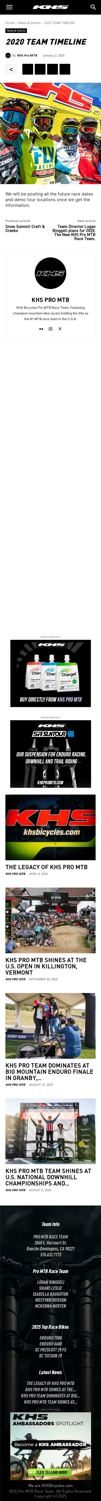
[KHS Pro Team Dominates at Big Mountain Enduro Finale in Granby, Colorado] (50, 1026)
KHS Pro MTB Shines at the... (50, 1389)
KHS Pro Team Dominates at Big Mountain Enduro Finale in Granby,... (49, 1071)
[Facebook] (27, 69)
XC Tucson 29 (50, 1355)
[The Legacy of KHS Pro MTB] (50, 827)
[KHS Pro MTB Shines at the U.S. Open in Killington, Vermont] (50, 920)
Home (10, 23)
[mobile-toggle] (9, 7)
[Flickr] (41, 328)
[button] (93, 7)
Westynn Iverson (50, 1299)
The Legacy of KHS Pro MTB (46, 867)
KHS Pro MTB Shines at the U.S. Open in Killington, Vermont (46, 966)
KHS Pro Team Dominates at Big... (50, 1395)
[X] (40, 69)
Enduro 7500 (51, 1337)
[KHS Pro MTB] (8, 55)
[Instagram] (50, 328)
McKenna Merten (50, 1305)
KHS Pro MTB (27, 55)
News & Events (29, 23)
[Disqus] (50, 414)
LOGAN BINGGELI (50, 1281)
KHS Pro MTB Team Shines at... (50, 1401)
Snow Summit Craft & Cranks (25, 228)
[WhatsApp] (65, 69)
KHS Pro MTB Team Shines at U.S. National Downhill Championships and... (48, 1177)
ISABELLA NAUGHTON (50, 1293)
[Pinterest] (52, 69)
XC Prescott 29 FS (50, 1349)
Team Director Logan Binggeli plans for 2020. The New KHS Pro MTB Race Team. (74, 232)
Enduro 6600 (51, 1343)
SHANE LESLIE (50, 1287)
